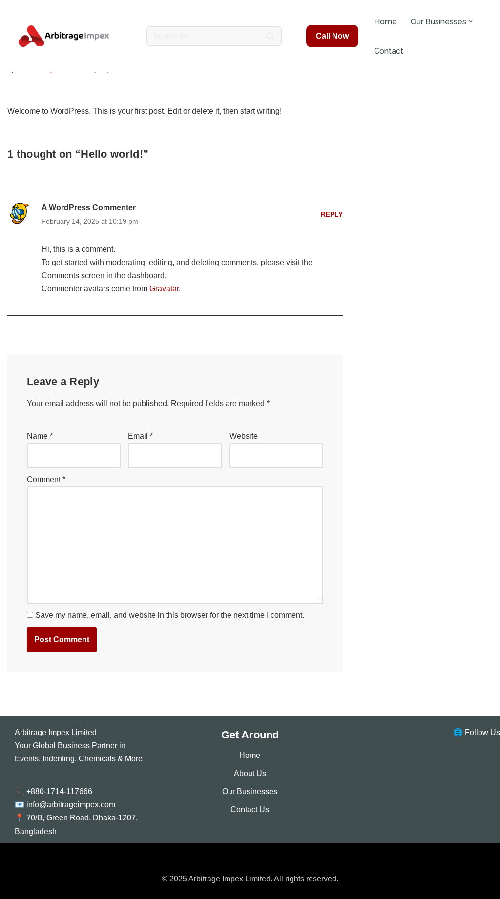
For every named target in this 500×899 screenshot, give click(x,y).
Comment (46, 479)
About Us (250, 773)
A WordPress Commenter (89, 208)
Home (385, 21)
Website (243, 436)
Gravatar (164, 289)
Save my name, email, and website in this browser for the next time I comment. (169, 615)
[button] (471, 21)
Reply (332, 214)
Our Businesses (249, 791)
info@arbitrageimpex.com (69, 804)
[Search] (271, 36)
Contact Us (249, 809)
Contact (388, 51)
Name (40, 436)
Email (140, 436)
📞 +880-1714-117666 (53, 791)
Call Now (332, 36)
